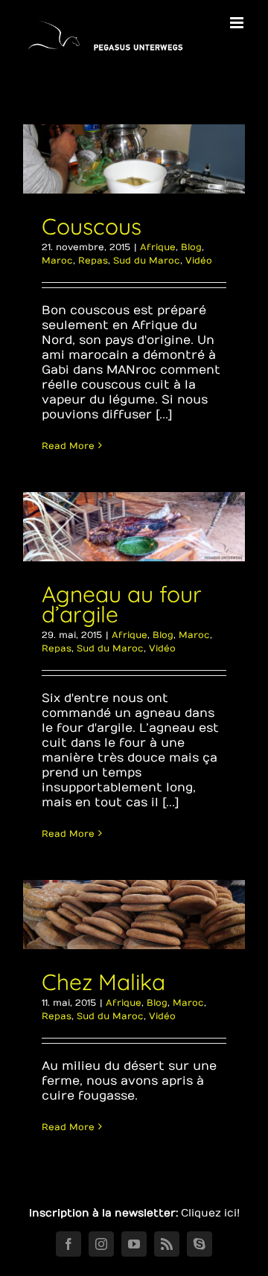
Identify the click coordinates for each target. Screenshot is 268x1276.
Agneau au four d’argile (122, 604)
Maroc (57, 260)
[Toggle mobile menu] (238, 23)
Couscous (91, 226)
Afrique (158, 247)
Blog (191, 247)
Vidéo (198, 260)
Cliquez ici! (210, 1213)
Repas (93, 260)
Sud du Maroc (146, 260)
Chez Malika (103, 982)
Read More (68, 446)
